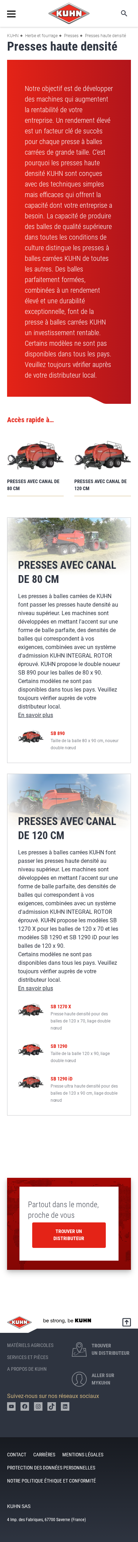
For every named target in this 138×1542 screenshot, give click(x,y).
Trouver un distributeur (68, 1234)
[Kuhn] (69, 13)
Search (119, 13)
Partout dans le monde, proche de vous (63, 1210)
